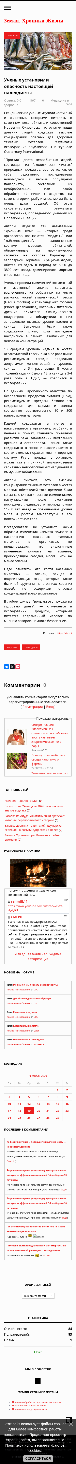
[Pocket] (17, 666)
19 (29, 1111)
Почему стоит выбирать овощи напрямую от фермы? (48, 759)
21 (48, 1111)
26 (29, 1117)
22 (57, 1111)
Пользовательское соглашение (29, 1405)
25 (19, 1117)
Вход (50, 706)
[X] (12, 666)
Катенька (39, 1044)
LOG (36, 989)
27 (38, 1117)
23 (67, 1111)
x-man (46, 1255)
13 (38, 1104)
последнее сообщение (18, 989)
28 (48, 1117)
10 (9, 1104)
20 (38, 1111)
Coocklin (11, 1161)
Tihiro (38, 1352)
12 (29, 1104)
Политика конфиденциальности (29, 1409)
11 (19, 1104)
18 (19, 1111)
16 (67, 1104)
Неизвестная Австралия (21, 801)
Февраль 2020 (38, 1076)
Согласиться (38, 1458)
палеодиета (31, 647)
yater (36, 1030)
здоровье (12, 647)
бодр (63, 1189)
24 (9, 1117)
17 (9, 1111)
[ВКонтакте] (6, 666)
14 (48, 1104)
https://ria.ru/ (64, 633)
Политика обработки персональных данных (36, 1402)
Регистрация (32, 706)
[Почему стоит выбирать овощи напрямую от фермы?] (17, 768)
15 (57, 1104)
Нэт (35, 1003)
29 (57, 1117)
